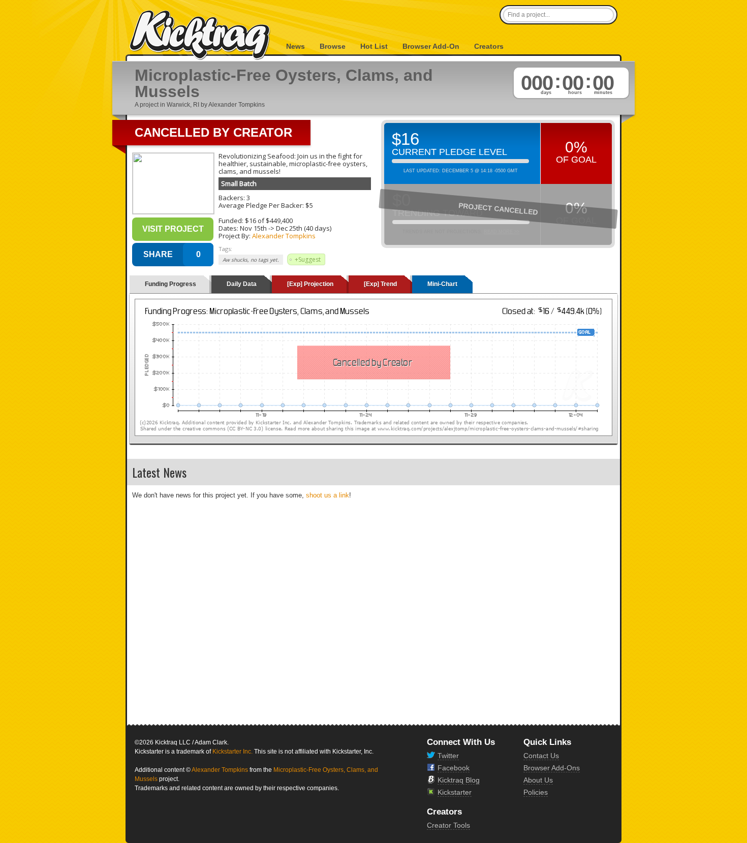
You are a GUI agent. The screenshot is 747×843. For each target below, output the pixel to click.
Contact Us (541, 756)
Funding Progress (170, 284)
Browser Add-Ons (551, 768)
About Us (538, 780)
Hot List (374, 46)
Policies (535, 792)
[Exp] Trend (380, 284)
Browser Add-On (430, 46)
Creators (489, 46)
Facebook (454, 768)
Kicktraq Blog (459, 780)
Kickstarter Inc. (232, 751)
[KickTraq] (200, 35)
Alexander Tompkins (284, 235)
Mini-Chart (442, 284)
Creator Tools (448, 825)
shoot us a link (327, 495)
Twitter (448, 756)
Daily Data (242, 284)
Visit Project (173, 229)
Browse (333, 46)
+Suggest (308, 259)
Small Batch (239, 183)
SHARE (158, 254)
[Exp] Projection (310, 284)
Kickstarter (455, 792)
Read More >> (501, 231)
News (295, 46)
